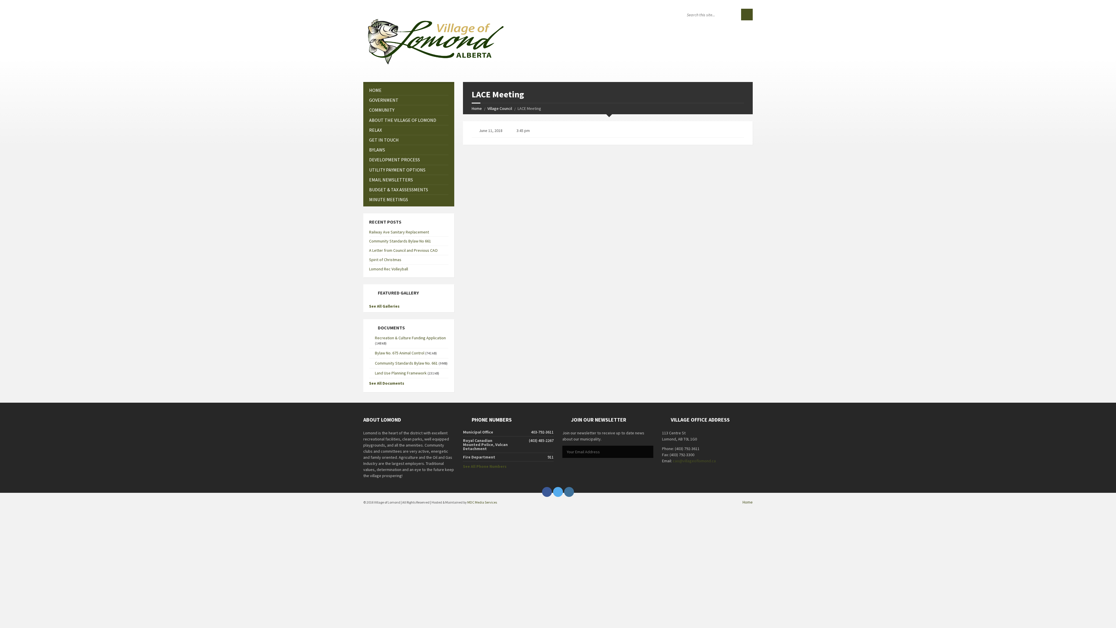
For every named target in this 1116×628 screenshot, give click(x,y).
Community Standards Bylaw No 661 (400, 241)
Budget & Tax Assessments (398, 189)
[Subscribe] (647, 452)
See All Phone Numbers (485, 466)
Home (477, 108)
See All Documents (386, 383)
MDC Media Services (482, 502)
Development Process (394, 160)
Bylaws (377, 150)
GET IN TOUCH (384, 140)
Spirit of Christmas (385, 259)
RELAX (375, 130)
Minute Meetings (388, 199)
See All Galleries (384, 306)
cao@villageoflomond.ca (694, 460)
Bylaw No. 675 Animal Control (399, 353)
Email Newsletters (391, 180)
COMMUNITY (381, 110)
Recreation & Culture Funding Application (410, 337)
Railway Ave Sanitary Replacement (399, 232)
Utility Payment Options (397, 170)
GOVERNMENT (383, 100)
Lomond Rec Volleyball (388, 269)
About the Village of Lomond (402, 120)
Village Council (499, 108)
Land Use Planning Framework (401, 373)
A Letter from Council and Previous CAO (403, 250)
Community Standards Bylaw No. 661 (406, 363)
